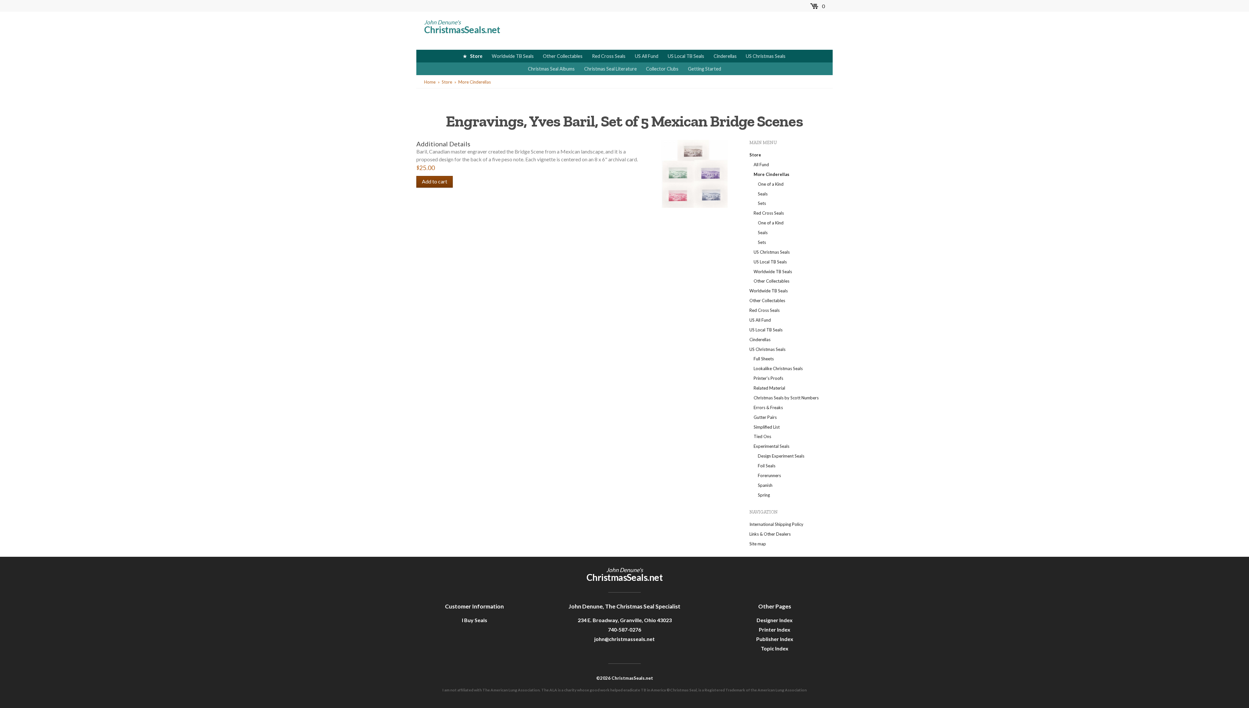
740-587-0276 (624, 629)
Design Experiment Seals (781, 456)
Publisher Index (774, 639)
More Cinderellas (474, 82)
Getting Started (704, 69)
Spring (764, 495)
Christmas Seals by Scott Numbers (786, 397)
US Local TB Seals (686, 56)
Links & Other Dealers (770, 534)
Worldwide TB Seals (513, 56)
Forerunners (769, 475)
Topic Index (774, 648)
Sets (762, 203)
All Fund (761, 164)
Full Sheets (764, 358)
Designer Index (775, 620)
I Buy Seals (474, 620)
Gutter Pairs (765, 417)
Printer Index (774, 629)
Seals (763, 193)
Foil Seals (766, 465)
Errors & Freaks (768, 407)
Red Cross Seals (608, 56)
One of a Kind (771, 184)
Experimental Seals (771, 446)
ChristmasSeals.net (462, 29)
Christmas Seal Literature (610, 69)
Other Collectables (563, 56)
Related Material (769, 388)
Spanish (765, 485)
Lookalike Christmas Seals (778, 368)
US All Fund (646, 56)
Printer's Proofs (768, 378)
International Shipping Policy (776, 524)
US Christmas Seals (766, 56)
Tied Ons (762, 436)
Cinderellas (725, 56)
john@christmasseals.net (624, 639)
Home (430, 82)
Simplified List (767, 427)
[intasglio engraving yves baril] (694, 173)
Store (476, 56)
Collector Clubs (662, 69)
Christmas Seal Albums (551, 69)
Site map (757, 543)
